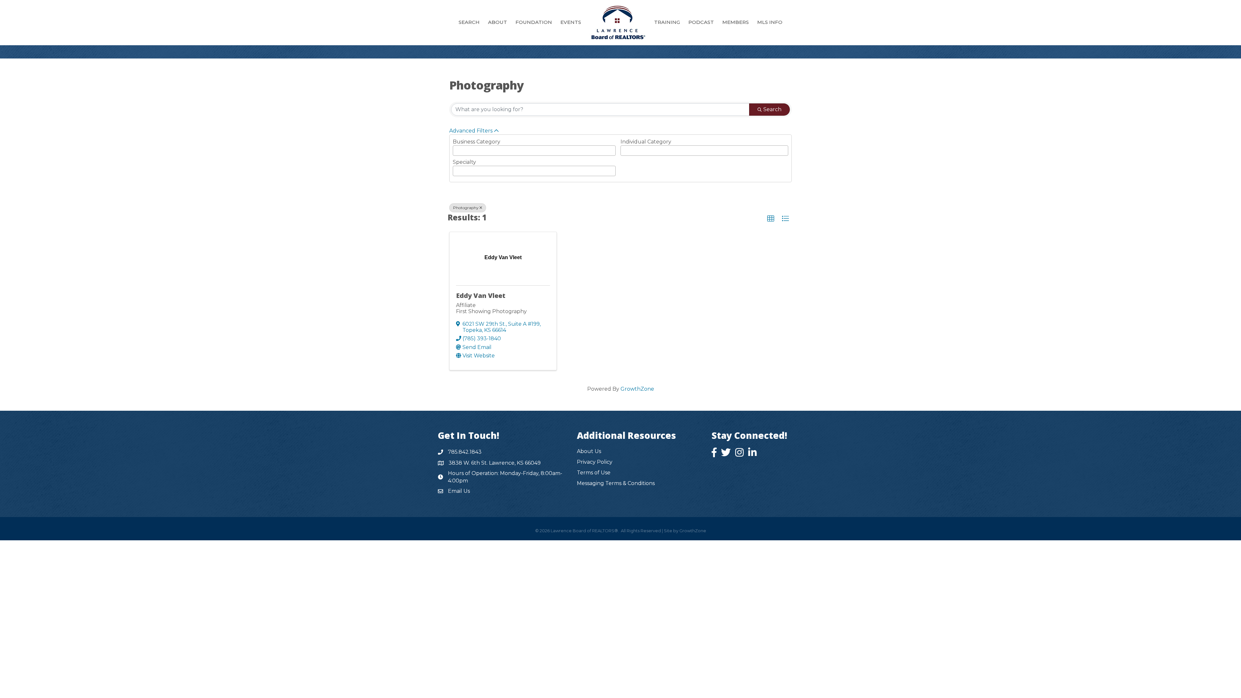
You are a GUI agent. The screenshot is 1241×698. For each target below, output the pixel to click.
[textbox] (490, 149)
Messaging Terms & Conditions (616, 483)
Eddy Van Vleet (480, 295)
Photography (466, 207)
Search (772, 109)
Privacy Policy (594, 462)
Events (570, 22)
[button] (770, 218)
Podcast (701, 22)
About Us (589, 451)
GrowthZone (637, 389)
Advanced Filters (471, 131)
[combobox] (534, 150)
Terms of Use (593, 473)
